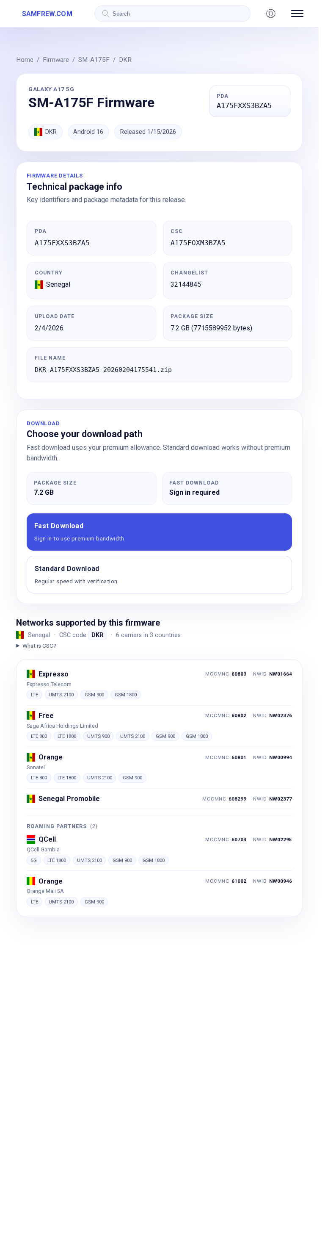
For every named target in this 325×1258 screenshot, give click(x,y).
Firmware (56, 60)
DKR (125, 60)
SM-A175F (94, 60)
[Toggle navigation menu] (297, 13)
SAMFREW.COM (47, 14)
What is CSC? (39, 645)
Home (24, 60)
